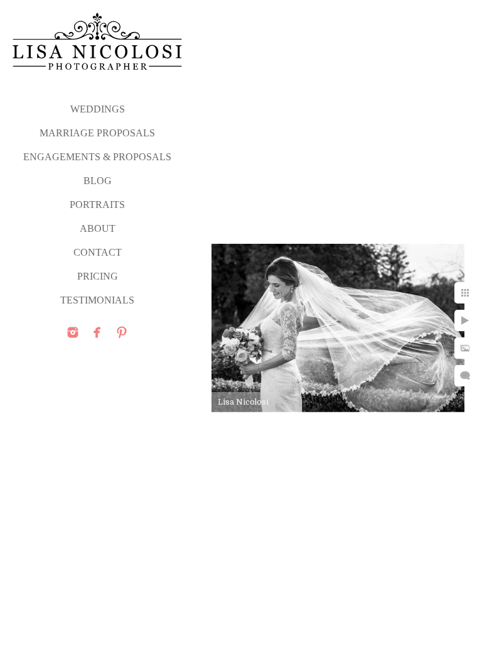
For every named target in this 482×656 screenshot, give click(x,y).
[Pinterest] (121, 332)
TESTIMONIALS (97, 300)
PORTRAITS (97, 204)
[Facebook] (97, 332)
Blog (97, 180)
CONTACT (97, 252)
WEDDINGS (97, 109)
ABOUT (97, 228)
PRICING (97, 276)
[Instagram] (72, 332)
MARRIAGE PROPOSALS (97, 133)
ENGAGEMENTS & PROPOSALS (97, 156)
